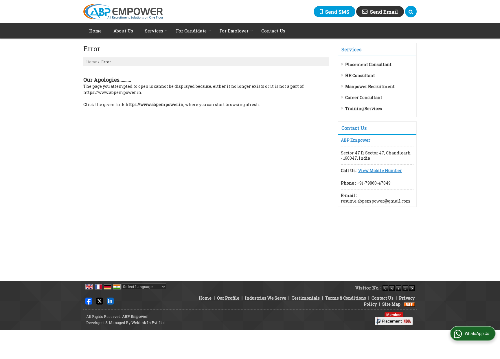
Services (154, 31)
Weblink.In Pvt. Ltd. (148, 322)
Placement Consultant (368, 64)
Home (95, 31)
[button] (380, 170)
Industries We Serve (265, 298)
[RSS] (409, 304)
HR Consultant (360, 75)
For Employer (234, 31)
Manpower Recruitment (370, 86)
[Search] (411, 11)
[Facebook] (88, 300)
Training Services (363, 108)
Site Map (391, 304)
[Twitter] (99, 300)
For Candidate (191, 31)
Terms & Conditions (345, 298)
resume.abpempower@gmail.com (376, 201)
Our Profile (228, 298)
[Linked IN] (110, 300)
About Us (123, 31)
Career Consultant (363, 97)
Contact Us (273, 31)
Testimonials (306, 298)
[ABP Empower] (123, 11)
